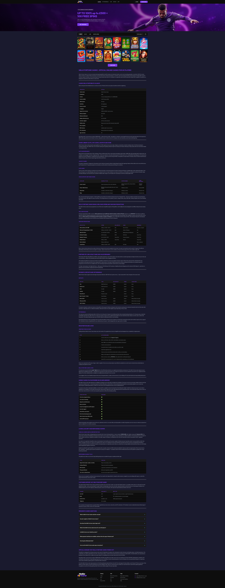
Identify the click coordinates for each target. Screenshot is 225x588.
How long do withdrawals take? (86, 540)
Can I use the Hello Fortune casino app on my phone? (91, 545)
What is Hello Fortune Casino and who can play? (90, 514)
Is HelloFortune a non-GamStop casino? (88, 532)
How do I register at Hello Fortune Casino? (89, 518)
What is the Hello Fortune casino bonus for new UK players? (93, 527)
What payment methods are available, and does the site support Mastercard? (97, 536)
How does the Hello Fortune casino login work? (90, 523)
